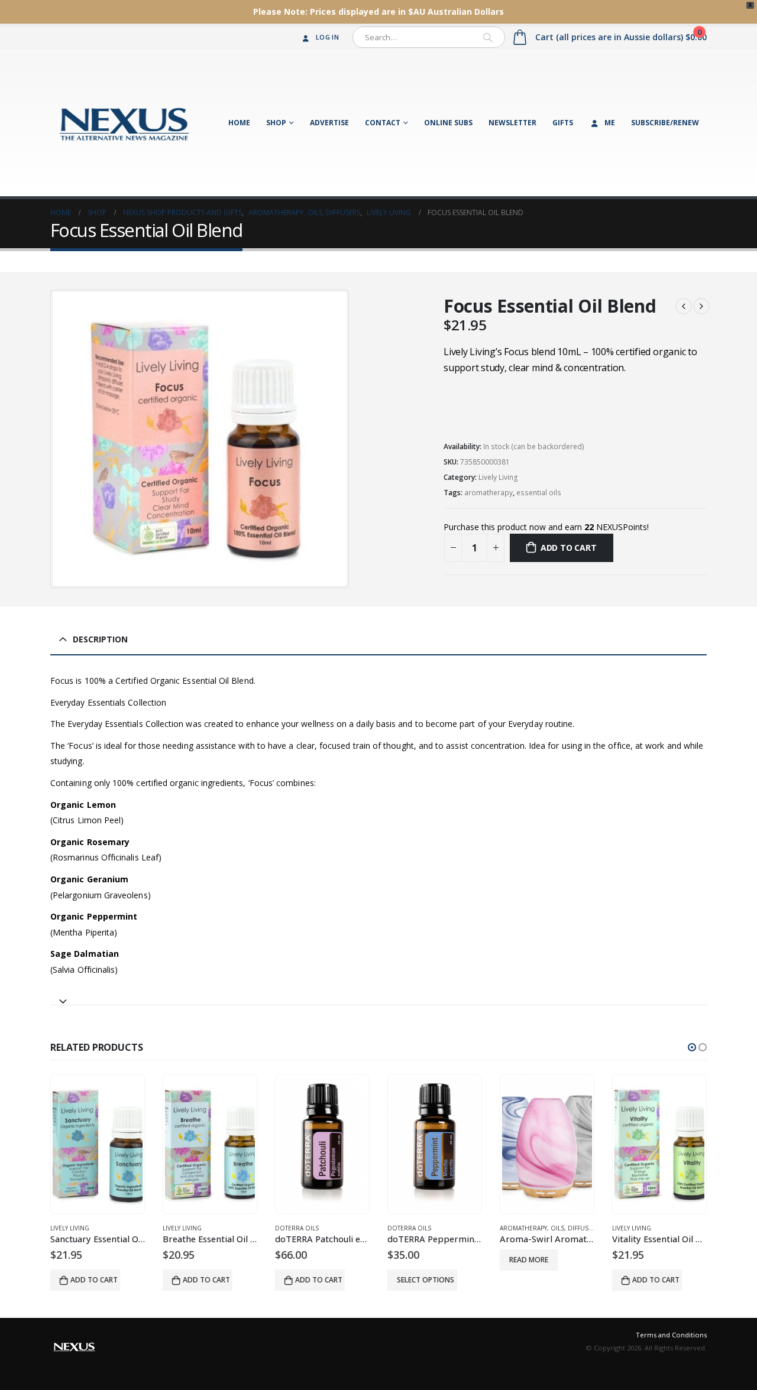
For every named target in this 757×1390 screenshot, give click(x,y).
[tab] (378, 996)
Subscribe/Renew (665, 123)
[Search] (487, 37)
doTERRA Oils (297, 1228)
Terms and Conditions (671, 1334)
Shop (276, 123)
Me (609, 123)
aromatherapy (488, 493)
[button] (692, 1047)
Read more (528, 1260)
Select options (425, 1280)
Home (239, 123)
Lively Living (498, 477)
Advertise (329, 123)
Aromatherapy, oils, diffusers (550, 1228)
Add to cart (569, 547)
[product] (98, 1144)
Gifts (562, 123)
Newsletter (512, 123)
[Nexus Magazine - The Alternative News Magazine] (124, 122)
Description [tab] (100, 639)
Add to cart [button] (94, 1280)
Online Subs (448, 123)
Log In (327, 37)
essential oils (538, 493)
